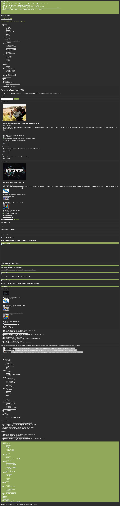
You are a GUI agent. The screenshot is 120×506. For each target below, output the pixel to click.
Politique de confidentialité (13, 84)
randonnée (40, 345)
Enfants (8, 35)
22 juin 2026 (6, 136)
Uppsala (8, 60)
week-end (78, 345)
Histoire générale (10, 70)
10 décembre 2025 (5, 265)
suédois (67, 345)
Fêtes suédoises (10, 71)
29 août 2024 (4, 279)
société (54, 345)
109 (10, 212)
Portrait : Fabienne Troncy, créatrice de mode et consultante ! (18, 270)
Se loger (8, 27)
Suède (64, 345)
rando (36, 345)
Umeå (7, 61)
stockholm (61, 345)
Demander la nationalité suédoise (11, 210)
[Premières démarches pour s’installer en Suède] (6, 192)
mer (22, 345)
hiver (17, 345)
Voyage (5, 79)
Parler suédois (10, 31)
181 (12, 185)
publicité (33, 345)
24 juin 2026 (6, 126)
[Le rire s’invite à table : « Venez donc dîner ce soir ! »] (6, 154)
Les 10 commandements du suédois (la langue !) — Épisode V (18, 240)
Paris (7, 63)
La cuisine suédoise (11, 74)
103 (12, 217)
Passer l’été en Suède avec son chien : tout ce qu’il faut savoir (21, 123)
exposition (6, 345)
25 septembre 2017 (5, 286)
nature (24, 345)
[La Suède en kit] (5, 15)
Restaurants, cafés (11, 48)
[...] (14, 128)
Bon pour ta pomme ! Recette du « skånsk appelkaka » (16, 276)
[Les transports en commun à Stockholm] (6, 200)
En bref (5, 64)
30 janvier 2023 (7, 196)
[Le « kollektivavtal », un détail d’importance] (6, 133)
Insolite (8, 66)
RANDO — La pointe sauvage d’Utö (22, 423)
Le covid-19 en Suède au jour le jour (13, 182)
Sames (8, 39)
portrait (29, 345)
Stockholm (9, 56)
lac (18, 345)
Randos (5, 78)
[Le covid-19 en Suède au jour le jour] (14, 179)
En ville (5, 55)
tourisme (71, 345)
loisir (20, 345)
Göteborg (8, 57)
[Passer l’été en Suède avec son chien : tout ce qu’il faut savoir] (14, 120)
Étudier (8, 30)
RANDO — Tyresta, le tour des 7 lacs (19, 428)
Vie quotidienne (10, 32)
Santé (7, 34)
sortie (57, 345)
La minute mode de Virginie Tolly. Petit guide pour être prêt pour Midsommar (21, 148)
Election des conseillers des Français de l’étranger (16, 342)
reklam (47, 345)
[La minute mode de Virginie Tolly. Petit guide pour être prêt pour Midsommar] (6, 146)
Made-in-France (10, 53)
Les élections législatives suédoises (12, 341)
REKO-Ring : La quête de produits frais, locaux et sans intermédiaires (21, 338)
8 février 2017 (6, 203)
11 (10, 142)
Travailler (8, 28)
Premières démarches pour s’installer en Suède (14, 194)
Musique (8, 73)
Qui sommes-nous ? (8, 82)
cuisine (2, 345)
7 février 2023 (4, 272)
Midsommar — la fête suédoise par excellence (14, 140)
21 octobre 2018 (5, 243)
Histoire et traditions (9, 68)
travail (74, 345)
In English (6, 81)
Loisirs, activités (10, 45)
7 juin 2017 (6, 212)
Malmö (8, 59)
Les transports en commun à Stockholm (13, 202)
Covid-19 (8, 42)
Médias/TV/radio (11, 49)
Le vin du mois (7, 77)
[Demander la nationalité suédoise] (6, 208)
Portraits (8, 38)
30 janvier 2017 (7, 217)
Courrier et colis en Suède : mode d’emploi (14, 340)
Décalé (8, 67)
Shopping (8, 52)
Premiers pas (6, 26)
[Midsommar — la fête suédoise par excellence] (19, 138)
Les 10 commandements (9, 75)
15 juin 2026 (6, 150)
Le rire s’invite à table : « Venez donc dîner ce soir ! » (15, 157)
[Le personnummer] (11, 213)
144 (13, 196)
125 (11, 203)
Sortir (5, 44)
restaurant (51, 345)
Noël (27, 345)
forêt (9, 345)
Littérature (9, 50)
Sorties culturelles (11, 46)
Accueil (5, 24)
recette (43, 345)
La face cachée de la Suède (13, 41)
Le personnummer (7, 215)
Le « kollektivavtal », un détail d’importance (13, 135)
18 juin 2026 (6, 142)
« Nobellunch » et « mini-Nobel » (10, 263)
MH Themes (33, 504)
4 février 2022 (7, 185)
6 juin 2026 (6, 158)
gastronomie (12, 345)
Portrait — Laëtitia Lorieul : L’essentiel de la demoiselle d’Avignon (20, 283)
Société (5, 37)
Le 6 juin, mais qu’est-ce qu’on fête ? (13, 337)
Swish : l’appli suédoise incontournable (26, 424)
